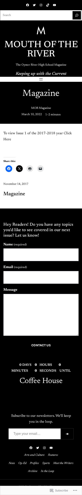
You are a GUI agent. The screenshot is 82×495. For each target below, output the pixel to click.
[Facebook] (27, 5)
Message (10, 290)
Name (15, 244)
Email (15, 267)
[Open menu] (41, 79)
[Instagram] (41, 5)
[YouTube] (54, 5)
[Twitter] (34, 5)
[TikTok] (47, 5)
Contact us (40, 345)
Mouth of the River (41, 49)
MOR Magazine (41, 108)
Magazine (14, 194)
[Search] (77, 15)
